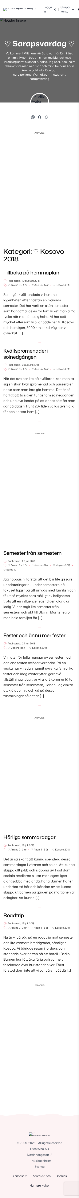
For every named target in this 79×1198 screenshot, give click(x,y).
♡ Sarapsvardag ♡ (39, 43)
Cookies (61, 1176)
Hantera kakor (39, 1185)
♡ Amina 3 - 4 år (17, 285)
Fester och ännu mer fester (34, 635)
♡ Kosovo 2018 (61, 285)
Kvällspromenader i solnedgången (25, 353)
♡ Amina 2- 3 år (17, 849)
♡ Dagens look (16, 648)
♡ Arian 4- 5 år (40, 285)
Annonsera (19, 1176)
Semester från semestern (32, 553)
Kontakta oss (41, 1176)
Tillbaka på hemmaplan (31, 272)
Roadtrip (13, 915)
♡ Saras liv (9, 569)
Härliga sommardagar (29, 837)
